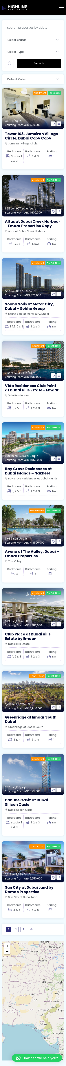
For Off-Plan (53, 180)
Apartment (40, 92)
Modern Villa (37, 510)
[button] (37, 1058)
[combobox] (33, 39)
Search (39, 63)
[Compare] (58, 123)
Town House (37, 676)
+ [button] (7, 946)
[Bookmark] (53, 123)
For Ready (54, 92)
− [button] (7, 951)
